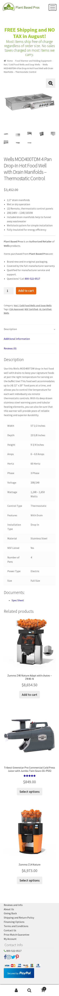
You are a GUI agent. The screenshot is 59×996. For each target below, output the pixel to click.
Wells (6, 313)
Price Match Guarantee (16, 934)
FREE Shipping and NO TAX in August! (29, 33)
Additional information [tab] (17, 338)
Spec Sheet (18, 600)
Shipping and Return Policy (19, 917)
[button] (50, 83)
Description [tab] (10, 329)
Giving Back (10, 913)
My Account (10, 938)
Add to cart (26, 291)
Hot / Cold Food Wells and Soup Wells (22, 64)
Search (29, 990)
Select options (30, 791)
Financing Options (14, 921)
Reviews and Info (13, 905)
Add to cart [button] (29, 694)
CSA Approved (16, 309)
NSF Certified (31, 309)
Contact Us (10, 930)
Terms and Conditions (16, 926)
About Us (9, 909)
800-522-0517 (32, 278)
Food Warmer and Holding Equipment (33, 60)
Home (10, 60)
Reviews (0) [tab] (10, 348)
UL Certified (45, 309)
